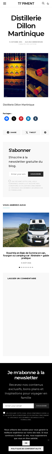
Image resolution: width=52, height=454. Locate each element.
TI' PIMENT (26, 3)
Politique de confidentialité (26, 449)
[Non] (48, 440)
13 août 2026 (26, 263)
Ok (26, 443)
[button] (48, 3)
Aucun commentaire (34, 42)
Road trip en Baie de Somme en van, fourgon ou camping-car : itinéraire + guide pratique (26, 256)
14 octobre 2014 (15, 42)
